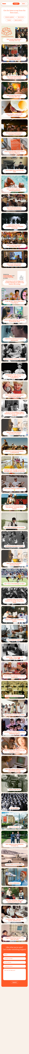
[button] (24, 3)
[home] (4, 3)
